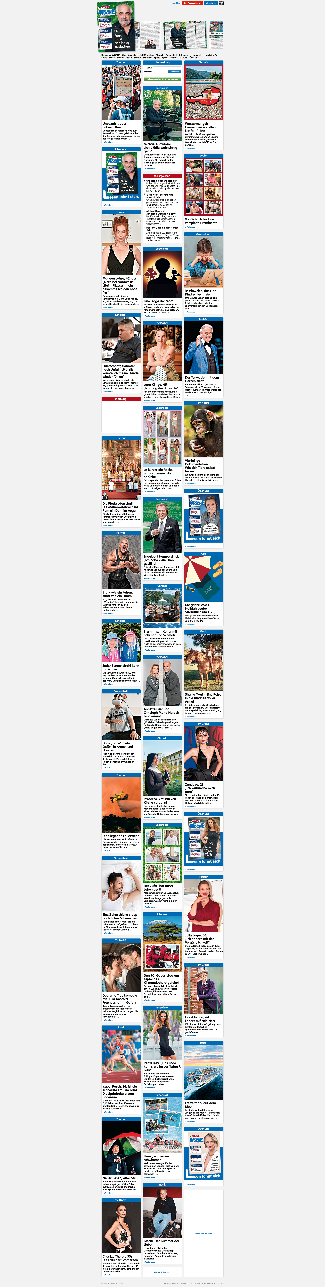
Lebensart (196, 55)
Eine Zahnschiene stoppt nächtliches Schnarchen (121, 916)
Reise (129, 57)
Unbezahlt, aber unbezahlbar (115, 125)
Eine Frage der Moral (159, 301)
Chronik (159, 55)
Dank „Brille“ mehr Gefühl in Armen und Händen (118, 746)
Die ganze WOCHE (110, 55)
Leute (104, 57)
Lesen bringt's (210, 55)
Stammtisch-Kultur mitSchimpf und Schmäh (160, 633)
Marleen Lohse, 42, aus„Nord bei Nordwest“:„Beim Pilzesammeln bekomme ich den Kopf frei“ (120, 285)
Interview (184, 55)
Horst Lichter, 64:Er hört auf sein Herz (200, 1019)
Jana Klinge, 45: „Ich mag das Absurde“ (161, 386)
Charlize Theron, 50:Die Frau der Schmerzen (120, 1258)
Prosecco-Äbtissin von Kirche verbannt (160, 801)
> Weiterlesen (108, 142)
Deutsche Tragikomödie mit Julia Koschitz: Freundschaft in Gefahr (120, 999)
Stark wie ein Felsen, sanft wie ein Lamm (118, 594)
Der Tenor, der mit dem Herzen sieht (202, 379)
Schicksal (147, 57)
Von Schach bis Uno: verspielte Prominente (201, 221)
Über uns (194, 57)
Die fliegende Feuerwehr (121, 836)
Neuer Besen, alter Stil (119, 1178)
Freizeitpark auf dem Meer (200, 1105)
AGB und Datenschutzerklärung (176, 1283)
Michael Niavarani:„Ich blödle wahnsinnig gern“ (160, 147)
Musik (112, 57)
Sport (165, 57)
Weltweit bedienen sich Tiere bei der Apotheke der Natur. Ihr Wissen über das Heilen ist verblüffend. (203, 477)
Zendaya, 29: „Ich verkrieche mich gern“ (200, 788)
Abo (124, 55)
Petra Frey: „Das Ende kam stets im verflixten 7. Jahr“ (162, 1066)
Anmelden (174, 71)
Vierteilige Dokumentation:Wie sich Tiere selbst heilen (200, 465)
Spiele (157, 57)
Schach (137, 57)
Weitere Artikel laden (162, 1272)
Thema (173, 57)
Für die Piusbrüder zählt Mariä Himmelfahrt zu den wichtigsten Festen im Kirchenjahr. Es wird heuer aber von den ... (121, 518)
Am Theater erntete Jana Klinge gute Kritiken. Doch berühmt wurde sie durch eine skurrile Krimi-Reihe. (162, 394)
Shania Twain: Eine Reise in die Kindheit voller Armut (203, 698)
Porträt (120, 57)
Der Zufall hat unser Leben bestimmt (158, 888)
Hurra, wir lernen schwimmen (156, 1158)
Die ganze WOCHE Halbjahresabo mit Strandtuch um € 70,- (201, 608)
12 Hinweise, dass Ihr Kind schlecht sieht (200, 293)
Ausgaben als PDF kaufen (141, 55)
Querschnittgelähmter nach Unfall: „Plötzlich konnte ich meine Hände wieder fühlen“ (121, 371)
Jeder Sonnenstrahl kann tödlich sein (121, 667)
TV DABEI (183, 57)
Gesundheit (171, 55)
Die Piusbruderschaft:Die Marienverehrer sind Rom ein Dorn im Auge (120, 507)
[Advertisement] (121, 417)
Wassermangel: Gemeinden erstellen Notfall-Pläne (200, 127)
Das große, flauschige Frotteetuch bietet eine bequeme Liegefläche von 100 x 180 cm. (202, 618)
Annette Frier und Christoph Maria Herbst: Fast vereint (161, 712)
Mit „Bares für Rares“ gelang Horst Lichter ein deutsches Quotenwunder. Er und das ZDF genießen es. (203, 1028)
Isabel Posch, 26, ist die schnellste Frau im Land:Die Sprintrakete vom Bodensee (120, 1091)
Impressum (195, 1283)
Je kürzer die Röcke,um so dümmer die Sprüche (159, 473)
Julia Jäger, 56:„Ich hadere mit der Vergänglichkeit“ (199, 939)
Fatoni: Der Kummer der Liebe (161, 1243)
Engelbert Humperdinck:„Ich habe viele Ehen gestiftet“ (162, 560)
